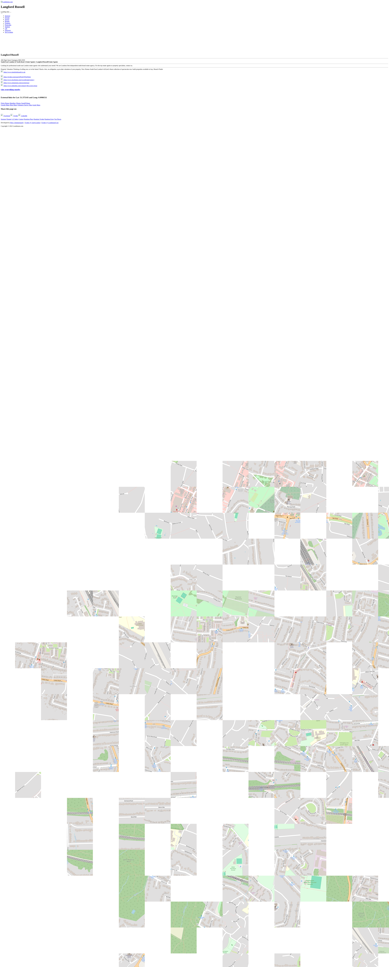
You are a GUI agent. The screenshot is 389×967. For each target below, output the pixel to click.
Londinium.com (7, 2)
